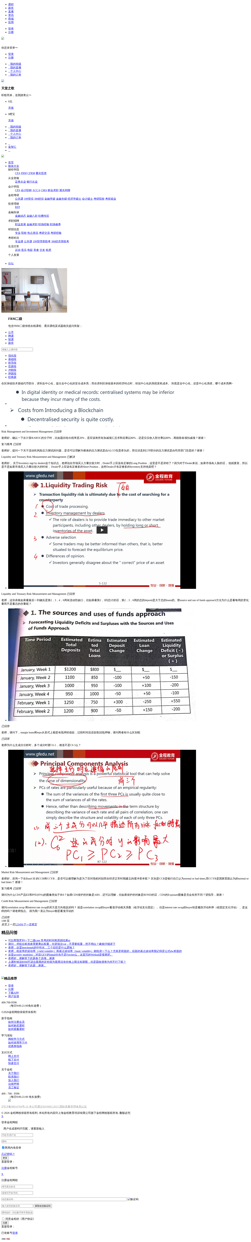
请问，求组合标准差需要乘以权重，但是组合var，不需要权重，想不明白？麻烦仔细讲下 (61, 943)
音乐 (24, 250)
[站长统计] (5, 1239)
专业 (17, 232)
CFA (17, 173)
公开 (11, 332)
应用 (11, 22)
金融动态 (20, 215)
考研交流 (44, 232)
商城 (11, 18)
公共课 (19, 198)
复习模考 (6, 444)
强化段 (12, 355)
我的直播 (14, 67)
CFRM (31, 173)
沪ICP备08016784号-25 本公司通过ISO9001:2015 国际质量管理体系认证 (44, 1106)
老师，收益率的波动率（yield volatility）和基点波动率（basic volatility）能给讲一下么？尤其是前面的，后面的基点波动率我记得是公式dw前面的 (95, 951)
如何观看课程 (16, 1029)
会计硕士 (87, 198)
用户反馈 (13, 996)
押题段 (12, 373)
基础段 (12, 359)
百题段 (12, 366)
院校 (24, 232)
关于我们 (13, 1073)
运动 (17, 250)
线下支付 (13, 1059)
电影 (30, 250)
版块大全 (13, 166)
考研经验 (56, 232)
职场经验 (43, 224)
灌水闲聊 (64, 190)
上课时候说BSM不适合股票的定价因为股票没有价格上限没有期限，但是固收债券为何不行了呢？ (67, 961)
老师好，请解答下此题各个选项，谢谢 (31, 958)
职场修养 (55, 224)
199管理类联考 (42, 241)
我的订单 (14, 74)
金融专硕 (61, 198)
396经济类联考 (60, 241)
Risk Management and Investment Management (27, 431)
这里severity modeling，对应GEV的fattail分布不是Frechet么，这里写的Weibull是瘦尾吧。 (60, 954)
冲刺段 (12, 369)
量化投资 (41, 173)
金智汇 (12, 146)
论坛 (11, 263)
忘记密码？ (8, 1154)
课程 (11, 4)
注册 (11, 32)
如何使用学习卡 (17, 1042)
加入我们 (13, 1080)
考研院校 (99, 198)
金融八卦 (32, 215)
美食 (36, 250)
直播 (11, 11)
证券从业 (20, 181)
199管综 (28, 198)
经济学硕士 (74, 198)
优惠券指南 (15, 1046)
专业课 (19, 241)
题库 (11, 7)
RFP (17, 207)
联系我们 (13, 1076)
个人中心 (14, 71)
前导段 (12, 362)
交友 (42, 250)
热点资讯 (32, 232)
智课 (11, 339)
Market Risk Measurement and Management (25, 872)
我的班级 (14, 63)
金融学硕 (49, 198)
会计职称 (26, 190)
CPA (17, 190)
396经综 (39, 198)
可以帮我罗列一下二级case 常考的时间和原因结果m (39, 940)
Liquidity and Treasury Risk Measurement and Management (33, 456)
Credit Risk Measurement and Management (24, 901)
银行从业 (32, 181)
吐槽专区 (43, 215)
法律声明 (13, 1083)
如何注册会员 (16, 1021)
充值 (11, 107)
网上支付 (13, 1056)
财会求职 (53, 190)
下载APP (13, 992)
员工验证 (13, 1087)
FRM (24, 173)
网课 (11, 335)
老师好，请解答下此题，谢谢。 (27, 965)
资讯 (11, 15)
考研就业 (110, 198)
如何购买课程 (16, 1025)
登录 (11, 28)
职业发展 (20, 224)
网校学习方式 (16, 1039)
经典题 (12, 377)
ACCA (36, 190)
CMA (44, 190)
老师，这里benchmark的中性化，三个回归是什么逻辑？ (41, 947)
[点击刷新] (133, 1199)
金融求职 (32, 224)
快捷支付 (13, 1063)
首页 (11, 162)
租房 (48, 250)
